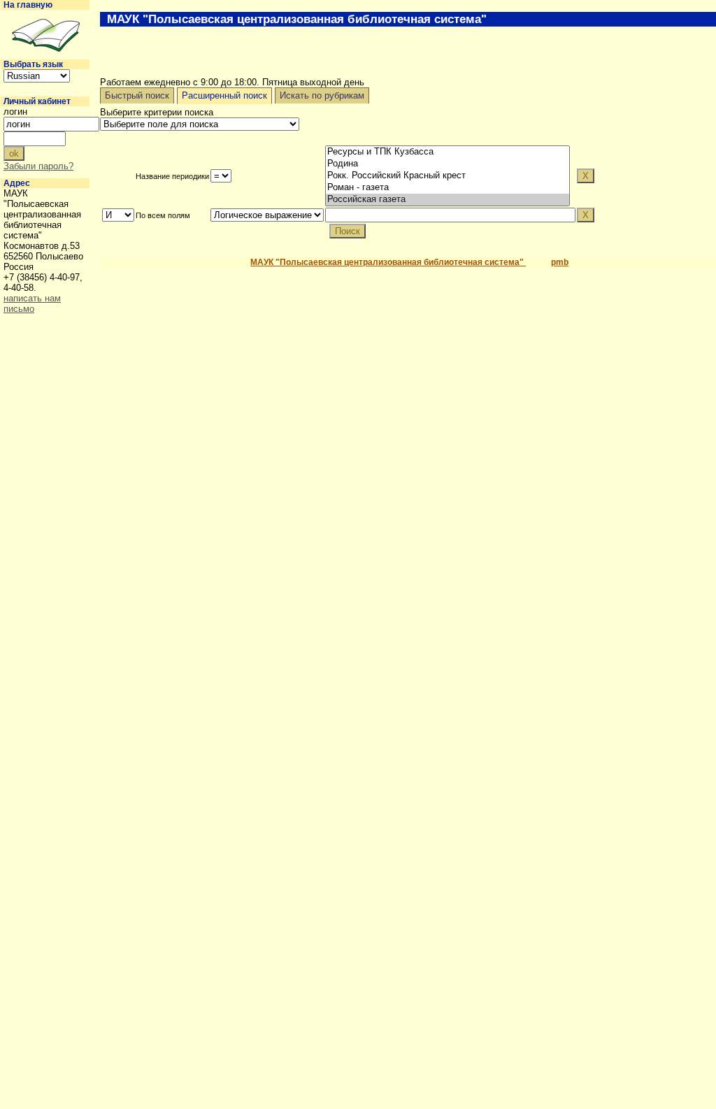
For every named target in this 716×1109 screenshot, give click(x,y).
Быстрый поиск (137, 95)
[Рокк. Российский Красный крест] (447, 176)
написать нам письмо (32, 303)
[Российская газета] (447, 200)
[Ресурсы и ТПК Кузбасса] (447, 152)
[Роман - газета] (447, 188)
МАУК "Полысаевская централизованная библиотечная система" (388, 262)
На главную (27, 5)
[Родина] (447, 164)
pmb (559, 262)
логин (15, 111)
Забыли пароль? (38, 166)
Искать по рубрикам (322, 95)
